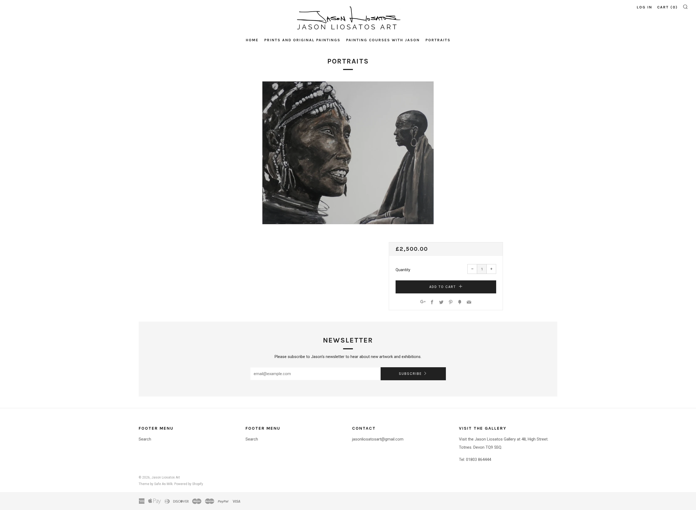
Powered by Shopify (188, 484)
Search (145, 439)
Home (252, 40)
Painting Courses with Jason (383, 40)
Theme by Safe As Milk (156, 484)
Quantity (403, 269)
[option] (348, 152)
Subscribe (410, 374)
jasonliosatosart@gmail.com (377, 439)
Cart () (667, 7)
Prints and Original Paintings (302, 40)
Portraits (437, 40)
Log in (644, 7)
